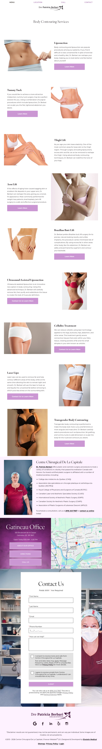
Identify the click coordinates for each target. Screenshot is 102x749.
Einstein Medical (90, 739)
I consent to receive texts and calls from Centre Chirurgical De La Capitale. (53, 660)
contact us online (87, 511)
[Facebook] (43, 724)
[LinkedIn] (51, 724)
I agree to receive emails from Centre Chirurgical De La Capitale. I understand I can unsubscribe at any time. (53, 674)
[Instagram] (67, 724)
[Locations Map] (76, 543)
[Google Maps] (35, 724)
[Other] (59, 724)
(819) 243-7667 (71, 511)
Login (61, 744)
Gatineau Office (25, 526)
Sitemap (41, 744)
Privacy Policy (47, 665)
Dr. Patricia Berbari (44, 467)
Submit (51, 684)
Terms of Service (50, 694)
